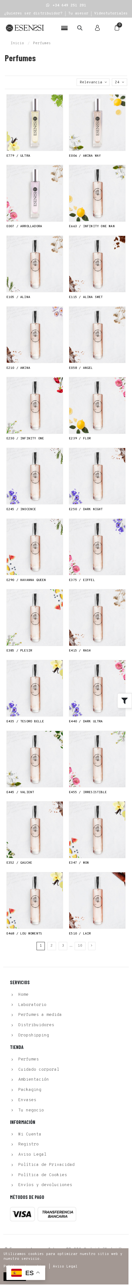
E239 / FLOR (80, 438)
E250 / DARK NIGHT (86, 509)
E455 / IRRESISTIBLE (88, 792)
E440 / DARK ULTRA (86, 721)
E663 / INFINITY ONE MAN (92, 226)
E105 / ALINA (18, 297)
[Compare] (58, 112)
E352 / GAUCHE (19, 863)
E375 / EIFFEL (82, 580)
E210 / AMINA (18, 368)
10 (80, 945)
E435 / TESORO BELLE (25, 721)
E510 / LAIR (80, 934)
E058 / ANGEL (81, 368)
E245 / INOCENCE (21, 509)
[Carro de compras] (117, 27)
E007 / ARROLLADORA (24, 226)
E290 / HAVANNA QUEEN (26, 580)
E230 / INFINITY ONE (25, 438)
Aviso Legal (65, 1266)
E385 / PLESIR (19, 651)
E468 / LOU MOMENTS (24, 934)
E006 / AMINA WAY (85, 156)
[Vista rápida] (58, 123)
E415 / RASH (80, 651)
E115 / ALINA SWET (86, 297)
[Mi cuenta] (97, 28)
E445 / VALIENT (20, 792)
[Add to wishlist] (58, 102)
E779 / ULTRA (18, 156)
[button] (66, 5)
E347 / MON (79, 863)
